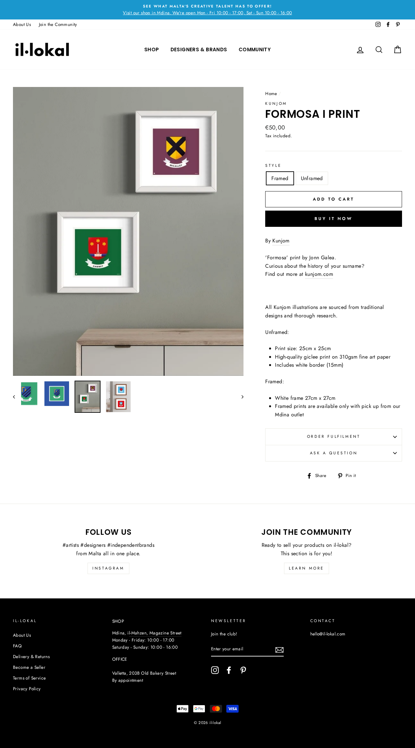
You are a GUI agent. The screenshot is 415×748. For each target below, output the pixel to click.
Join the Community (58, 24)
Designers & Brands (199, 49)
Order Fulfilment (334, 436)
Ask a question (333, 453)
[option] (207, 9)
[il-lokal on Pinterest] (243, 670)
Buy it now (333, 218)
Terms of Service (29, 678)
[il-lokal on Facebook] (229, 670)
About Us (22, 24)
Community (255, 49)
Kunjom (276, 103)
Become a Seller (29, 667)
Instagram (108, 568)
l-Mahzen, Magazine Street (155, 633)
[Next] (239, 397)
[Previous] (17, 397)
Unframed (312, 178)
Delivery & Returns (31, 656)
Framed (279, 178)
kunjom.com (319, 274)
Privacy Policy (27, 688)
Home (271, 93)
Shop (151, 49)
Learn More (306, 568)
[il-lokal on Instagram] (215, 670)
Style (273, 165)
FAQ (17, 646)
